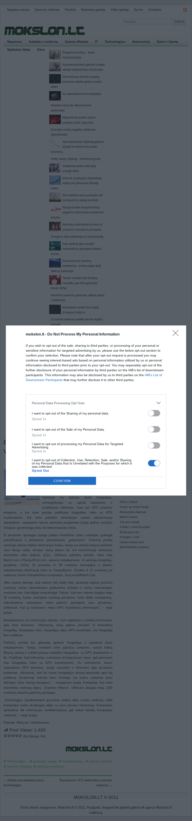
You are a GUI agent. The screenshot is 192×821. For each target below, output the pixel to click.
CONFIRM (62, 481)
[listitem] (96, 402)
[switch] (154, 413)
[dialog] (96, 410)
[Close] (177, 334)
